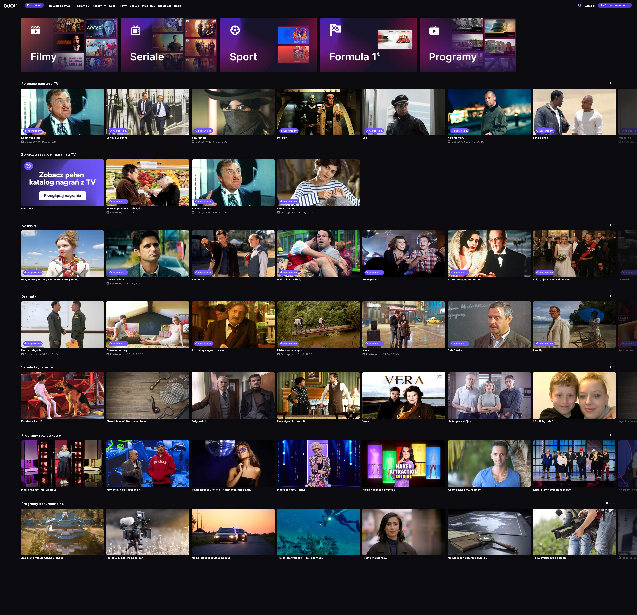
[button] (610, 83)
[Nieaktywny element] (69, 45)
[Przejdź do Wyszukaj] (580, 6)
